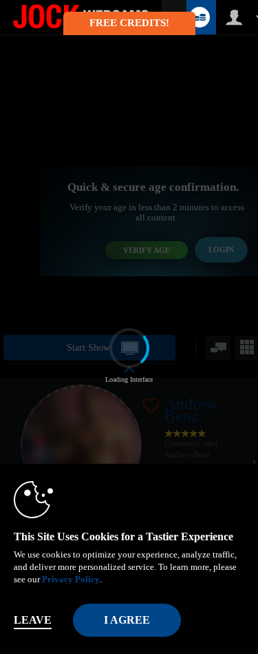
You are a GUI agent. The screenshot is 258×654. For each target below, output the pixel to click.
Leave (33, 620)
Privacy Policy (71, 579)
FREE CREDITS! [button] (129, 22)
